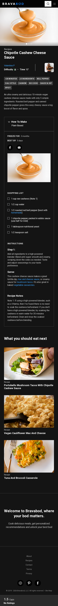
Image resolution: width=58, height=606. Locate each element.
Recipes (29, 560)
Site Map (48, 591)
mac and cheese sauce (28, 279)
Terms (29, 569)
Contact (29, 565)
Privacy (29, 573)
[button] (48, 3)
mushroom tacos (25, 282)
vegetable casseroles (24, 285)
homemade (16, 212)
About (29, 556)
